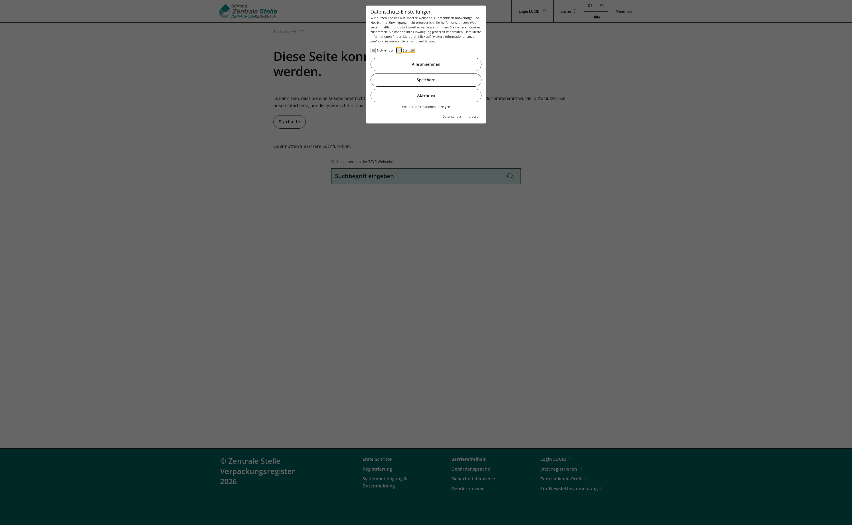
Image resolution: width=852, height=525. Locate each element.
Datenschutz (451, 116)
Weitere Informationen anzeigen (426, 107)
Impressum (473, 116)
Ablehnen (426, 95)
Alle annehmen (426, 64)
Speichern (426, 79)
